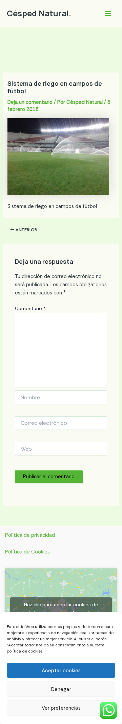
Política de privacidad (30, 535)
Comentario (30, 308)
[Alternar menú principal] (108, 13)
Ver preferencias (61, 708)
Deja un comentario (30, 102)
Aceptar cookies (61, 670)
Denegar (61, 689)
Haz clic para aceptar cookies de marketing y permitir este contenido (61, 608)
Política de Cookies (27, 552)
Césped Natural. (39, 13)
